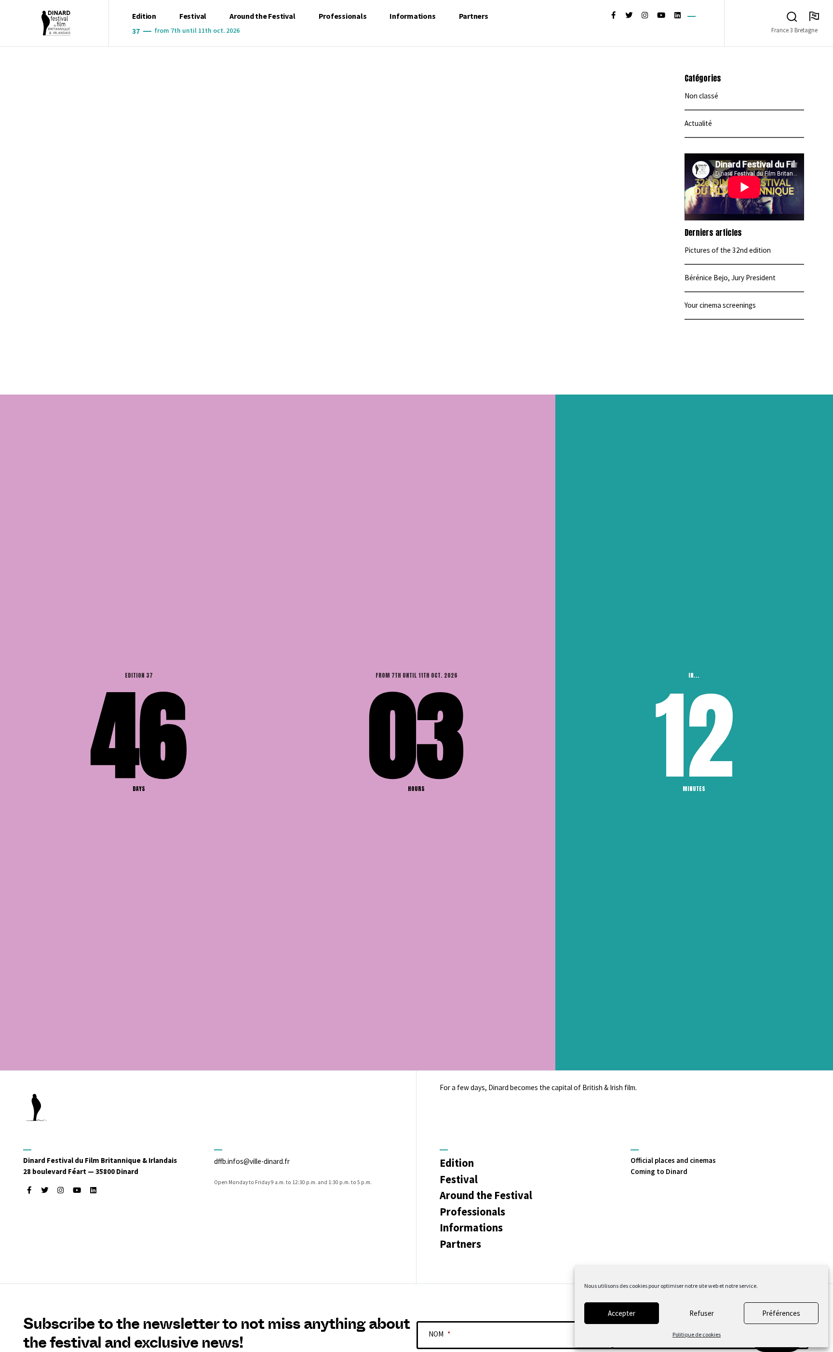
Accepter (621, 1313)
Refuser (701, 1313)
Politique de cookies (696, 1334)
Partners (473, 16)
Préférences (781, 1313)
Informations (412, 16)
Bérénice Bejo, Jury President (730, 277)
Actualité (698, 123)
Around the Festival (262, 16)
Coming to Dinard (659, 1171)
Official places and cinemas (673, 1160)
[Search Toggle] (792, 17)
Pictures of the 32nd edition (728, 250)
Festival (192, 16)
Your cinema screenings (720, 305)
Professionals (343, 16)
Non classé (701, 95)
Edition (144, 16)
